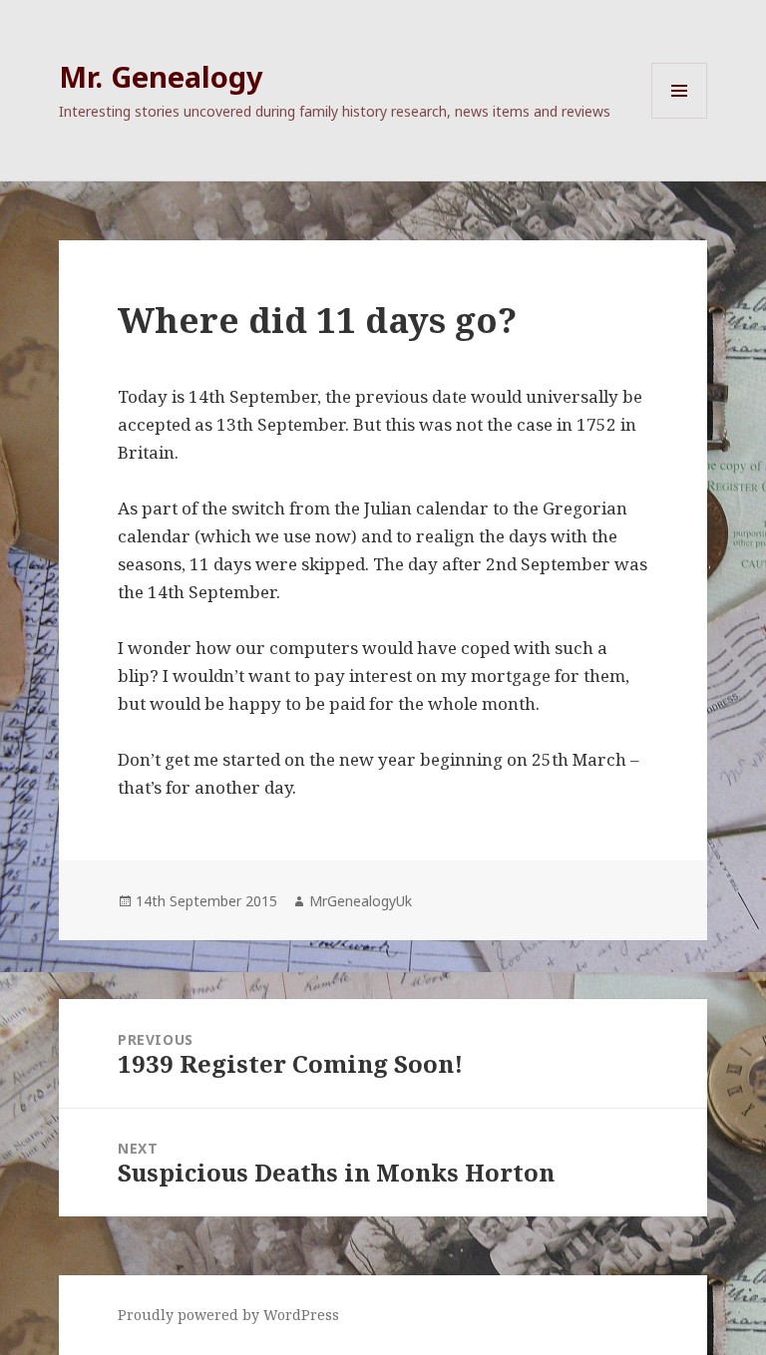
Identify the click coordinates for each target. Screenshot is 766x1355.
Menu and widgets (679, 118)
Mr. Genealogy (161, 76)
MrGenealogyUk (360, 900)
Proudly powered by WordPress (228, 1314)
